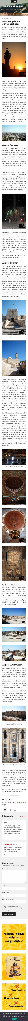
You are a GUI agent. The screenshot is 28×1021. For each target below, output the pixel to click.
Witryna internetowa (8, 899)
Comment (5, 869)
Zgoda (14, 1018)
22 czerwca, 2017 (11, 822)
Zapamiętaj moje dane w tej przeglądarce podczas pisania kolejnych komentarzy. (13, 908)
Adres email (6, 892)
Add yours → (23, 816)
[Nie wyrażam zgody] (26, 1016)
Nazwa (4, 885)
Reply (5, 837)
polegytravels (8, 844)
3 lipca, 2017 (15, 844)
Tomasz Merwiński (14, 6)
